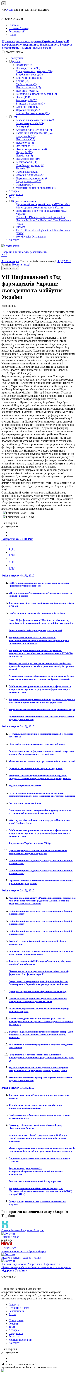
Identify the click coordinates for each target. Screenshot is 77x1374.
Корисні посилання (24, 201)
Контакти (14, 239)
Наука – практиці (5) (28, 87)
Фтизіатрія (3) (24, 184)
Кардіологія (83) (25, 136)
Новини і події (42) (27, 90)
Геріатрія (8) (23, 126)
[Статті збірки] (38, 246)
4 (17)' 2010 (64, 261)
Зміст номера (10, 268)
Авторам (14, 191)
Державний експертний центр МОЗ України (43, 204)
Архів (12, 34)
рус (8, 9)
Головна (14, 25)
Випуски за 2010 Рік (17, 539)
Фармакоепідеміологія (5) (31, 178)
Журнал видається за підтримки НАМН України (37, 44)
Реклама (14, 197)
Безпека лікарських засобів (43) (35, 120)
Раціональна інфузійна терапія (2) (36, 93)
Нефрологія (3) (25, 142)
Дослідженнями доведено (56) (34, 71)
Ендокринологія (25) (28, 181)
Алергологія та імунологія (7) (34, 129)
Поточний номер (19, 28)
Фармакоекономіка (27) (30, 174)
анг (12, 9)
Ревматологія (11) (26, 161)
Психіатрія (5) (24, 155)
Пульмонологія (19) (28, 158)
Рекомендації (17, 31)
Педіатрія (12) (24, 152)
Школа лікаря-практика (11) (33, 113)
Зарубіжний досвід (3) (29, 74)
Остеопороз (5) (25, 145)
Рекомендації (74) (26, 100)
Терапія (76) (23, 168)
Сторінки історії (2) (27, 106)
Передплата (16, 194)
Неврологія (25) (25, 139)
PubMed (20, 226)
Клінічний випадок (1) (29, 77)
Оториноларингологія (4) (31, 149)
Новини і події (21, 264)
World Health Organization (31, 236)
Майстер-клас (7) (26, 84)
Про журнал (16, 58)
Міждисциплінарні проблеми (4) (36, 187)
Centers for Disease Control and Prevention (40, 217)
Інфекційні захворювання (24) (34, 132)
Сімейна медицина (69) (30, 165)
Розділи (16, 61)
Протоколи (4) (24, 64)
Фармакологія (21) (27, 171)
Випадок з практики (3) (30, 103)
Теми (15, 116)
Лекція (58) (22, 80)
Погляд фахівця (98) (28, 68)
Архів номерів (10, 261)
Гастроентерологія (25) (30, 123)
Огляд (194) (23, 97)
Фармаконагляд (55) (28, 109)
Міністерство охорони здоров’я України (40, 207)
